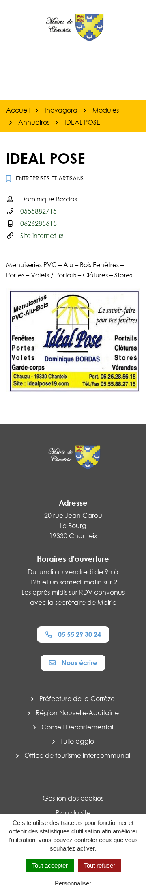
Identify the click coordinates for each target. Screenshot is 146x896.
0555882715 (38, 211)
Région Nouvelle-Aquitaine (77, 713)
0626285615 (38, 223)
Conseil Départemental (77, 727)
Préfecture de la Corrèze (77, 699)
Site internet (39, 236)
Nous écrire (79, 663)
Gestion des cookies (73, 798)
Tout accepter (50, 865)
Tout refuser (99, 865)
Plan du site (73, 813)
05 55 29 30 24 (79, 634)
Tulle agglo (77, 741)
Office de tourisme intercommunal (77, 755)
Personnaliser (73, 883)
